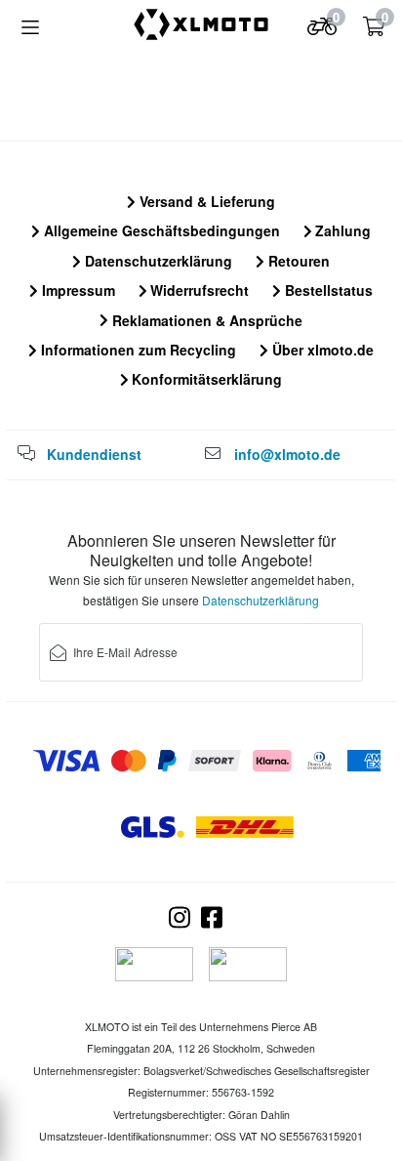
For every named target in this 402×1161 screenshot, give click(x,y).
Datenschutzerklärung (156, 260)
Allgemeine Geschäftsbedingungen (160, 230)
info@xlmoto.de (287, 454)
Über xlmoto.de (321, 349)
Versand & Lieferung (205, 201)
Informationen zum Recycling (136, 349)
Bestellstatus (327, 290)
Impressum (76, 290)
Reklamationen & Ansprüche (205, 320)
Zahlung (341, 230)
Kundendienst (94, 454)
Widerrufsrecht (197, 290)
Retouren (297, 260)
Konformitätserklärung (205, 379)
